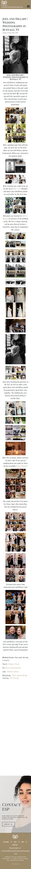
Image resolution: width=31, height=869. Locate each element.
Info (23, 842)
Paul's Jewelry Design (19, 675)
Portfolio (14, 845)
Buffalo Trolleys (13, 672)
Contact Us (8, 824)
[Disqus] (12, 698)
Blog (15, 842)
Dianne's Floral (13, 664)
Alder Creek (17, 189)
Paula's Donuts (21, 466)
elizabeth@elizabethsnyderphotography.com (12, 7)
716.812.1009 (4, 5)
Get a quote (6, 842)
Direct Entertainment (13, 668)
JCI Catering (14, 678)
